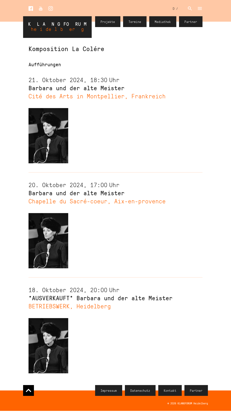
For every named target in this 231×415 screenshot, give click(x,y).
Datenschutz (140, 390)
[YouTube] (41, 9)
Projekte (108, 21)
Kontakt (170, 390)
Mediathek (163, 21)
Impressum (109, 390)
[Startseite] (57, 27)
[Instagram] (51, 9)
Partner (190, 21)
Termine (134, 21)
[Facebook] (31, 9)
